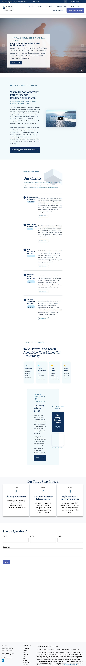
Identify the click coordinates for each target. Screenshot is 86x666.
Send (6, 562)
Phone (59, 536)
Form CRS (55, 646)
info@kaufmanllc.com (7, 658)
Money (25, 658)
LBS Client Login (77, 2)
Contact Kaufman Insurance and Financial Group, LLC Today (23, 150)
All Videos (25, 664)
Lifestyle (25, 660)
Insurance (25, 654)
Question (6, 547)
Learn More (42, 216)
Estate (24, 652)
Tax (24, 656)
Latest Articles (26, 662)
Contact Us (15, 62)
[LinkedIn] (65, 1)
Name (5, 536)
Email (32, 536)
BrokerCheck (75, 649)
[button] (30, 6)
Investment (26, 650)
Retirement (26, 648)
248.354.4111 (35, 2)
